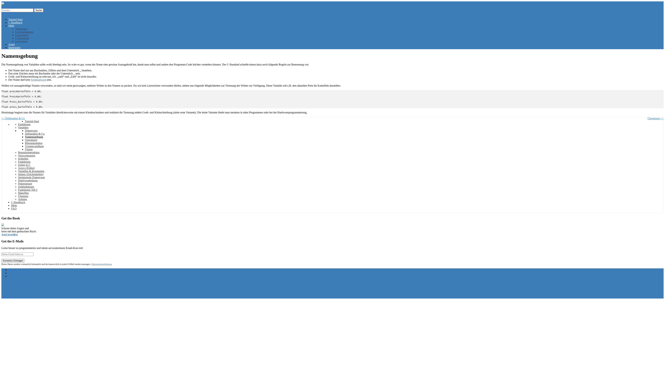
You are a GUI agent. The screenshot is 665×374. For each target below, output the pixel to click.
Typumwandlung (34, 146)
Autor (11, 44)
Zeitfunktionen (26, 186)
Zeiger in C (24, 164)
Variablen (23, 127)
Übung (29, 149)
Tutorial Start (15, 19)
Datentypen (31, 130)
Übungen (23, 196)
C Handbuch (15, 22)
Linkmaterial (22, 38)
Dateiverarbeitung (28, 180)
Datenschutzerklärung (101, 264)
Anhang (22, 199)
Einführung (24, 124)
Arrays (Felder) (26, 168)
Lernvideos (21, 41)
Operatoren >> (656, 118)
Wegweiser (21, 28)
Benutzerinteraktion (28, 152)
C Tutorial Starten (18, 272)
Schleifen (23, 158)
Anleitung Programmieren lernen (19, 281)
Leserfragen (21, 35)
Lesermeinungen (24, 31)
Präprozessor (25, 183)
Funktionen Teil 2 (27, 189)
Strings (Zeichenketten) (30, 174)
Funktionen (24, 161)
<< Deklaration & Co (13, 118)
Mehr (11, 25)
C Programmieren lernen (14, 285)
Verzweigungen (26, 155)
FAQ (14, 208)
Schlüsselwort (38, 79)
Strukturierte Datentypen (31, 177)
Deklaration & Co (35, 133)
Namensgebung (34, 136)
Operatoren (31, 140)
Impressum (14, 47)
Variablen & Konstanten (31, 171)
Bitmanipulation (33, 143)
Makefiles (23, 193)
